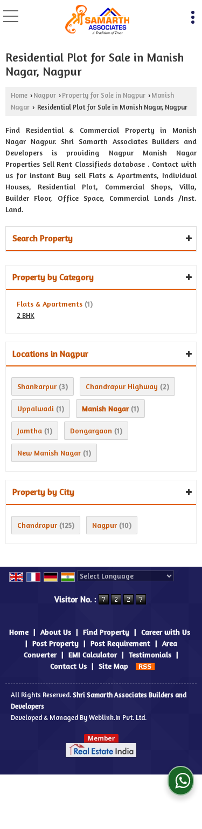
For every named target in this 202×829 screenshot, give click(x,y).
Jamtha (29, 430)
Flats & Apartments (49, 303)
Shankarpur (37, 386)
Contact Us (68, 665)
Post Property (55, 643)
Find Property (106, 631)
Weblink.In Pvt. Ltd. (118, 718)
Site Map (113, 665)
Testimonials (150, 654)
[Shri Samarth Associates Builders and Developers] (97, 20)
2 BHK (25, 315)
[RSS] (145, 665)
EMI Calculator (92, 654)
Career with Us (165, 631)
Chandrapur (37, 524)
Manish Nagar (105, 408)
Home (19, 95)
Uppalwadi (35, 408)
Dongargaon (91, 430)
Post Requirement (120, 643)
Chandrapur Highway (122, 386)
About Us (55, 631)
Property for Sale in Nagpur (103, 95)
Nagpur (44, 95)
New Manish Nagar (49, 452)
